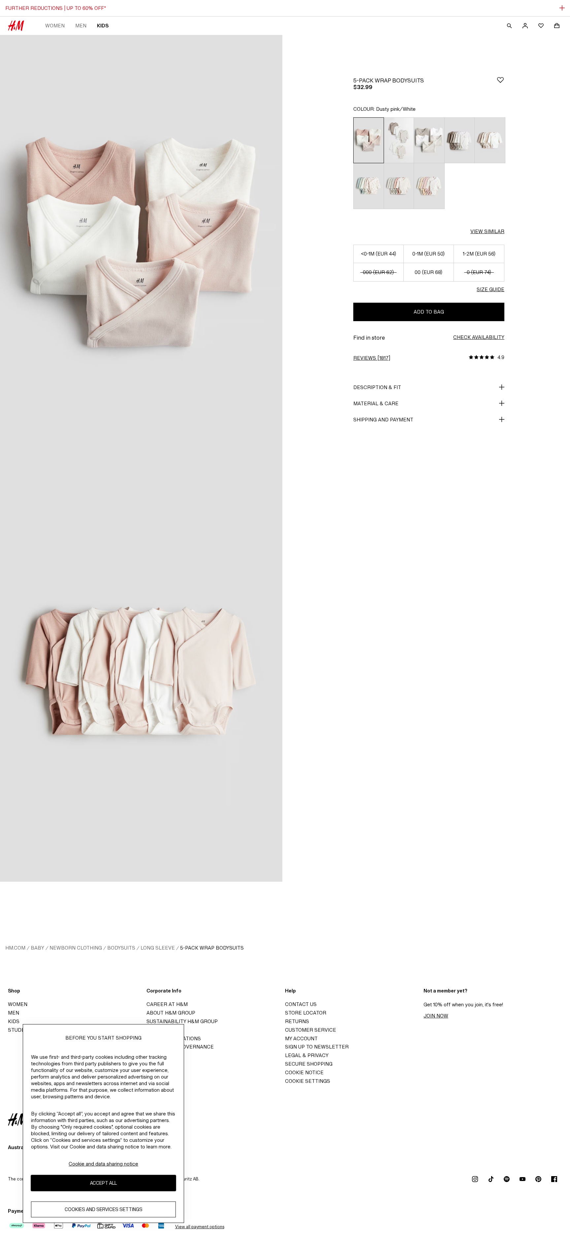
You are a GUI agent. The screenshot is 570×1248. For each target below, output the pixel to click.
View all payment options (199, 1226)
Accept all (103, 1183)
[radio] (368, 140)
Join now (436, 1016)
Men (80, 25)
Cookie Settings (307, 1081)
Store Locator (305, 1013)
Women (55, 25)
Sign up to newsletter (317, 1047)
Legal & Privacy (307, 1055)
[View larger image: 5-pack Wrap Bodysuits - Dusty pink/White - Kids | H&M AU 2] (141, 670)
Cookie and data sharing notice (103, 1164)
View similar (487, 231)
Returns (297, 1021)
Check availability (478, 337)
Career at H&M (167, 1004)
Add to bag (429, 312)
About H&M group (170, 1013)
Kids (103, 25)
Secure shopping (308, 1064)
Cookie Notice (304, 1072)
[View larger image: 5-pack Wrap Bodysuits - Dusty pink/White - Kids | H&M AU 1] (141, 246)
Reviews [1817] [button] (371, 358)
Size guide (490, 289)
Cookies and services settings (103, 1209)
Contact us (301, 1004)
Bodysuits (121, 948)
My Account (301, 1038)
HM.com (15, 948)
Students (21, 1030)
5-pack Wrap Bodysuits (212, 948)
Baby (37, 948)
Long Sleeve (158, 948)
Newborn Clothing (75, 948)
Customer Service (310, 1030)
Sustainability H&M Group (182, 1021)
